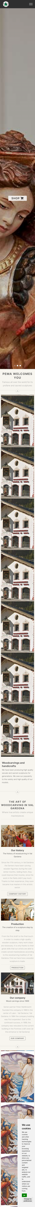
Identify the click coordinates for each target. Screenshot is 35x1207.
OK (24, 1195)
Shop (16, 198)
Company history (17, 894)
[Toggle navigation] (31, 4)
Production (17, 968)
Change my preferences (28, 1200)
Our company (17, 1038)
